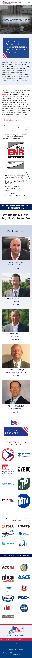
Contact (25, 647)
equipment (5, 94)
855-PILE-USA (18, 639)
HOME (5, 647)
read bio (16, 268)
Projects (19, 647)
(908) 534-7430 (5, 639)
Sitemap (20, 649)
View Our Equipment (11, 120)
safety (14, 647)
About (9, 647)
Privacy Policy (13, 649)
